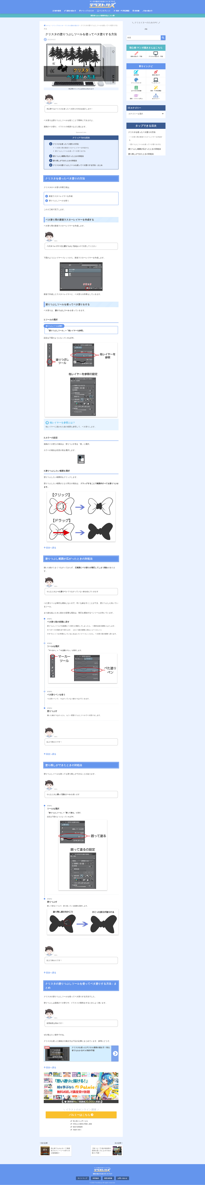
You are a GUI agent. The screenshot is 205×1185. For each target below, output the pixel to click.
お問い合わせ (122, 1178)
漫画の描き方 (71, 11)
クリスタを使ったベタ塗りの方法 (66, 144)
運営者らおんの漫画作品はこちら (102, 15)
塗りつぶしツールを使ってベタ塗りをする (70, 151)
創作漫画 (58, 11)
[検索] (163, 37)
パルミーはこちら (79, 1114)
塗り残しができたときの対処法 (65, 161)
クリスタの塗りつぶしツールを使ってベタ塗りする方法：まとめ (77, 165)
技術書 (136, 11)
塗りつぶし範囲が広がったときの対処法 (68, 156)
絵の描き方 (148, 11)
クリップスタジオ (87, 11)
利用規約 (96, 1178)
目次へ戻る (50, 548)
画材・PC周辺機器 (122, 11)
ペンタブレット (105, 11)
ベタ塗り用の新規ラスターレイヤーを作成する (72, 148)
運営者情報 (108, 1178)
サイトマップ (82, 1178)
